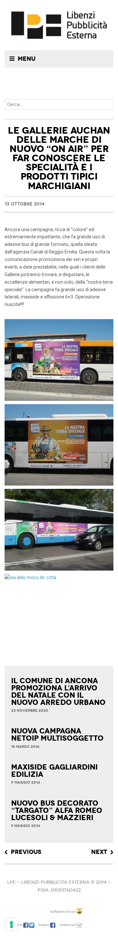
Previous (26, 852)
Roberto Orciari (65, 911)
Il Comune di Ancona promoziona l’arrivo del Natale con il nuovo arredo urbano (58, 691)
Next (99, 852)
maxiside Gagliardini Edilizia (54, 771)
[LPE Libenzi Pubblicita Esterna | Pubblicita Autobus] (59, 25)
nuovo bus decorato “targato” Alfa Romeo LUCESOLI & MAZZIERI (56, 810)
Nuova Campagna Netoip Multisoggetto (57, 735)
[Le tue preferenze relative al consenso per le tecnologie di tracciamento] (11, 924)
